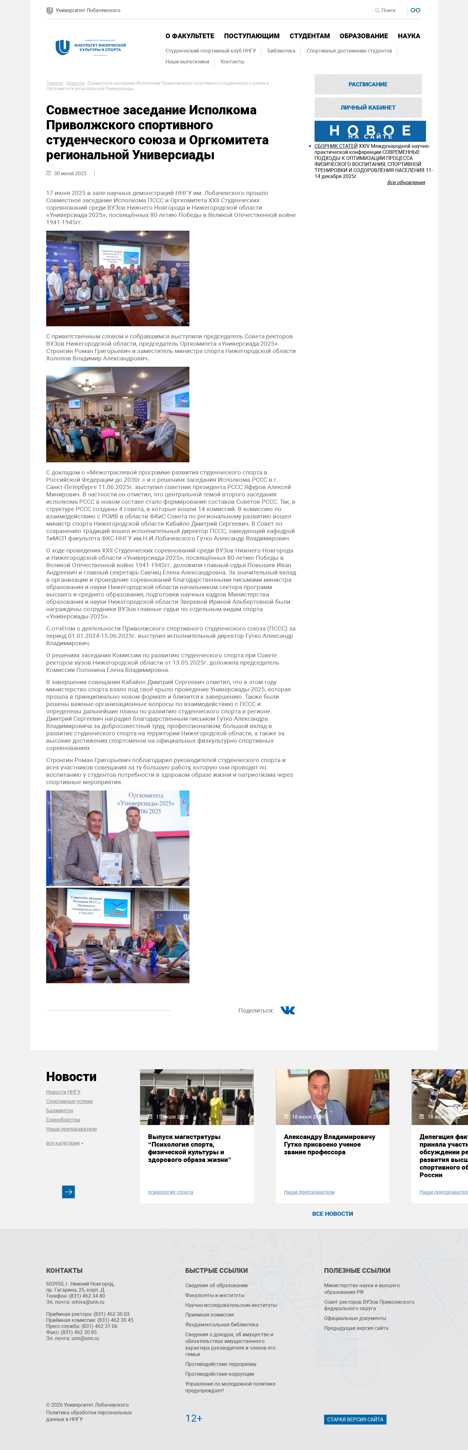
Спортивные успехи (69, 1101)
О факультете (190, 36)
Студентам (310, 36)
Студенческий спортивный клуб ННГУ (211, 51)
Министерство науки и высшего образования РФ (362, 1288)
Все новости (332, 1213)
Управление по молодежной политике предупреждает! (230, 1387)
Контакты (232, 62)
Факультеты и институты (215, 1295)
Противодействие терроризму (221, 1364)
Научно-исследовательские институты (231, 1305)
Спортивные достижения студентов (349, 51)
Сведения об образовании (216, 1285)
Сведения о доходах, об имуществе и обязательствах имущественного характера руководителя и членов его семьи (230, 1344)
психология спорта (170, 1192)
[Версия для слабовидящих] (415, 9)
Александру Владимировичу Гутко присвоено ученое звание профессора (329, 1144)
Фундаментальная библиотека (222, 1325)
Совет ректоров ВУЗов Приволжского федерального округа (369, 1305)
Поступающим (252, 36)
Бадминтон (59, 1110)
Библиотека (281, 51)
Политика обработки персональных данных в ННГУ (89, 1416)
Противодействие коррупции (219, 1374)
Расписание (368, 84)
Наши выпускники (187, 62)
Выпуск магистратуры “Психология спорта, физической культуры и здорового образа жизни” (189, 1148)
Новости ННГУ (63, 1092)
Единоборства (63, 1120)
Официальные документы (355, 1318)
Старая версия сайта (355, 1420)
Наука (409, 36)
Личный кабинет (368, 107)
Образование (364, 36)
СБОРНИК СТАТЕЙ (336, 146)
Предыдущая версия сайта (356, 1328)
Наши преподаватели (71, 1129)
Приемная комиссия (209, 1315)
